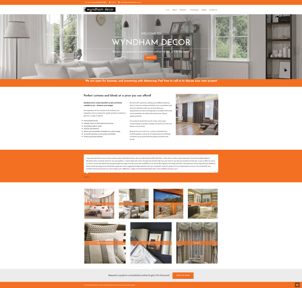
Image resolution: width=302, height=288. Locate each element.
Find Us (113, 2)
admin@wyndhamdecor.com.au (131, 2)
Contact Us (150, 57)
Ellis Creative (131, 285)
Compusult (121, 285)
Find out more (183, 275)
